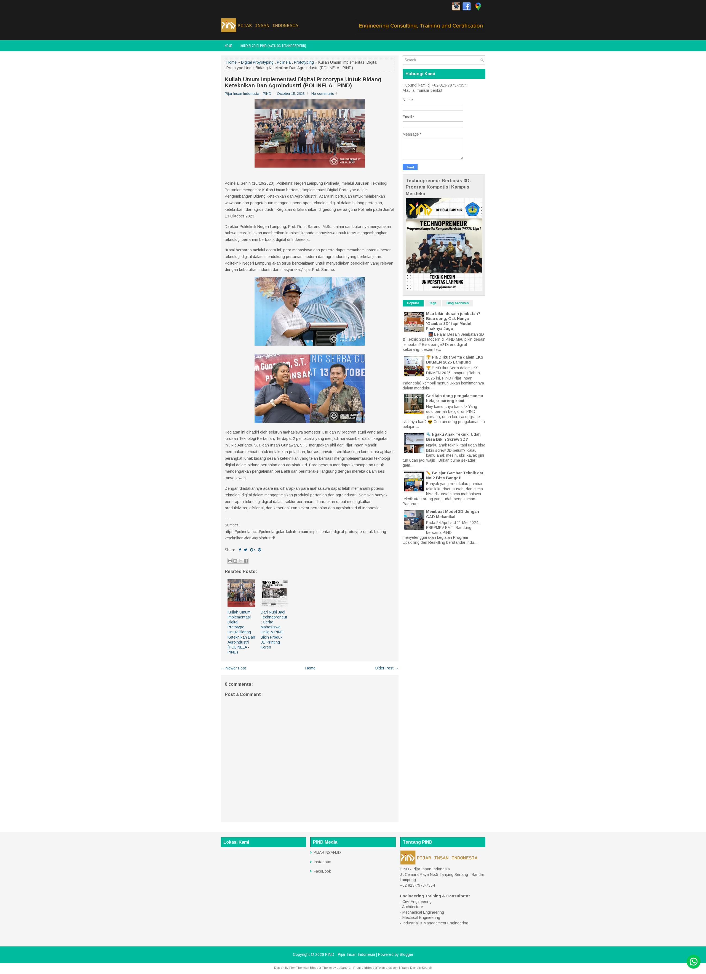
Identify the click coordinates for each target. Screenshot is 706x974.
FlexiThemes (298, 967)
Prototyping (304, 62)
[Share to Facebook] (245, 561)
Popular (413, 303)
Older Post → (387, 668)
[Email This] (230, 561)
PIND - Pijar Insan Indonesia (350, 954)
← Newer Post (233, 668)
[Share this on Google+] (252, 550)
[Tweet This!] (245, 550)
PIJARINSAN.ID (327, 852)
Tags (433, 303)
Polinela (284, 62)
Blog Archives (457, 303)
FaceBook (322, 871)
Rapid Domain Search (416, 967)
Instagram (322, 862)
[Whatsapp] (693, 961)
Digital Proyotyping (257, 62)
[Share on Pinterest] (259, 550)
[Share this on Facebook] (239, 550)
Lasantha (344, 967)
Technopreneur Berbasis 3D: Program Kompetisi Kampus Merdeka (438, 187)
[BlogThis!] (235, 561)
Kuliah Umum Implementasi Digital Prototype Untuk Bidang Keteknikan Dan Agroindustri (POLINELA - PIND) (303, 82)
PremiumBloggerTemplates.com (375, 967)
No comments (322, 94)
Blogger (406, 954)
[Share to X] (240, 561)
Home (228, 45)
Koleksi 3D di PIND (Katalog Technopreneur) (273, 45)
